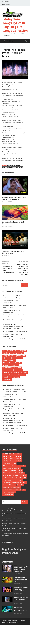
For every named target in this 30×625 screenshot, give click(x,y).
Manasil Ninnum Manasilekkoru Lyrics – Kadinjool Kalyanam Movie (14, 198)
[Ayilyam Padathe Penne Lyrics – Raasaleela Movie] (7, 597)
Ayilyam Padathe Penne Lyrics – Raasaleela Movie (21, 599)
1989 (20, 350)
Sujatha (5, 377)
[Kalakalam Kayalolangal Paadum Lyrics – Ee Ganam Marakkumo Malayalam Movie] (7, 566)
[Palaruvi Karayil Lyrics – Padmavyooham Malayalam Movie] (7, 587)
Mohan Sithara (6, 370)
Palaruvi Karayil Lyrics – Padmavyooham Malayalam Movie (21, 589)
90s (11, 165)
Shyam (25, 372)
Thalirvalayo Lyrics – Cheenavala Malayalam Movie (20, 579)
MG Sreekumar (17, 367)
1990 (24, 350)
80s (4, 350)
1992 (8, 353)
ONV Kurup (19, 370)
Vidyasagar (16, 377)
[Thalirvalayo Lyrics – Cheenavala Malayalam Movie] (7, 577)
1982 (11, 350)
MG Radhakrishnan (7, 367)
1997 (22, 353)
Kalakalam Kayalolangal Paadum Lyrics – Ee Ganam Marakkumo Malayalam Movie (21, 568)
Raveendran (16, 372)
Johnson (11, 360)
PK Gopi (19, 167)
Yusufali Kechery (7, 379)
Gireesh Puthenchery (17, 358)
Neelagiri (20, 46)
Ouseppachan (6, 372)
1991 (9, 165)
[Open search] (26, 41)
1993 (13, 353)
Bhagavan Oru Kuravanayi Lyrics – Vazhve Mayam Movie (20, 608)
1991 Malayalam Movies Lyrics (9, 46)
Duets (6, 358)
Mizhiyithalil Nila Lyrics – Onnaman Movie (15, 331)
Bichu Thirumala (21, 355)
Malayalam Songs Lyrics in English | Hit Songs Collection (15, 25)
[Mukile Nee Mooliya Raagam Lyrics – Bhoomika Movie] (15, 240)
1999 (4, 355)
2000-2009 (10, 355)
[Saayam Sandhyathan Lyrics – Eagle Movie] (15, 213)
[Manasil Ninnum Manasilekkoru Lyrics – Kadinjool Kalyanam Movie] (15, 186)
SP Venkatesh (12, 374)
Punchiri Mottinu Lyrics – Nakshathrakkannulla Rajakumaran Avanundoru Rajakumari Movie (13, 326)
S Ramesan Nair (21, 374)
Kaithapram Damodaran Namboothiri (12, 362)
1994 (17, 353)
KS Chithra (16, 165)
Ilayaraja (5, 360)
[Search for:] (15, 285)
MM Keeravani (6, 167)
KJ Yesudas (5, 365)
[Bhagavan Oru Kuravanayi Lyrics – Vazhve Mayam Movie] (7, 607)
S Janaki (5, 374)
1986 (15, 350)
